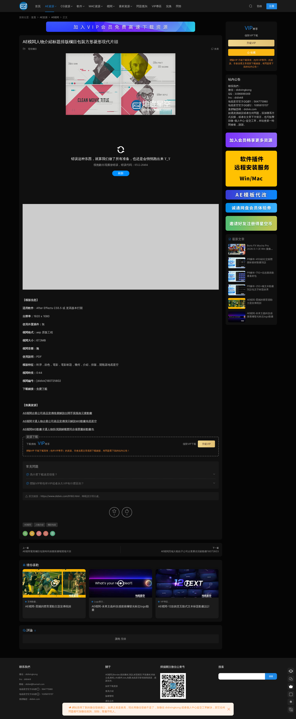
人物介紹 (39, 524)
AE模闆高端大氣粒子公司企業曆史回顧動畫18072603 (190, 551)
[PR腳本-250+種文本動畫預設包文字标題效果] (236, 289)
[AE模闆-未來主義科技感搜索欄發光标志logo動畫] (120, 583)
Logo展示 (98, 601)
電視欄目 (32, 48)
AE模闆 (27, 524)
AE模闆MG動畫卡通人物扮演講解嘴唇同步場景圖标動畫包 (58, 429)
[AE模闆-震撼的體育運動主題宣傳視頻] (54, 583)
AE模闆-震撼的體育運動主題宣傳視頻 (48, 606)
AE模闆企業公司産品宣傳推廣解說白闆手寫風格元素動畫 (57, 413)
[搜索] (250, 6)
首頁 (38, 6)
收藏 (253, 52)
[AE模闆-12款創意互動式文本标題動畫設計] (187, 583)
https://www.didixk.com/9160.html (60, 496)
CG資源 (65, 6)
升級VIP (206, 443)
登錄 (123, 638)
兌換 (168, 6)
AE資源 (49, 6)
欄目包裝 (52, 524)
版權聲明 (109, 696)
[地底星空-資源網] (23, 6)
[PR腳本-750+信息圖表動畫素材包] (236, 276)
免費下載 (41, 389)
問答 (178, 6)
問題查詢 (141, 6)
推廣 (216, 48)
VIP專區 (157, 6)
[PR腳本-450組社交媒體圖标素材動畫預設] (236, 262)
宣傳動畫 (32, 601)
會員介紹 (109, 691)
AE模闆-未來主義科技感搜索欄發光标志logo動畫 (120, 608)
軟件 (79, 6)
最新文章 (237, 239)
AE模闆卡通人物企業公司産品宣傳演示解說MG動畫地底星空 (60, 421)
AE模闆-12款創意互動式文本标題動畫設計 (184, 606)
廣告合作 (109, 701)
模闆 (109, 6)
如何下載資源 (111, 686)
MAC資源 (94, 6)
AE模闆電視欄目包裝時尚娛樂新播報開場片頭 (47, 551)
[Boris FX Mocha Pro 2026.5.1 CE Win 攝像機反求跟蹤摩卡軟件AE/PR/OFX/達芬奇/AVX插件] (236, 249)
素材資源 (124, 6)
